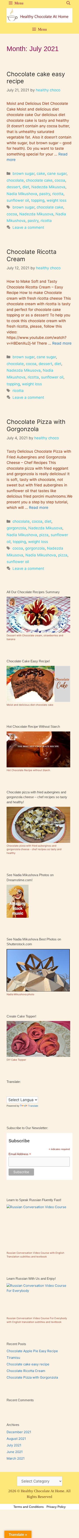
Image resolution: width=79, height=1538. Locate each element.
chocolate (15, 180)
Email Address (20, 1154)
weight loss (56, 200)
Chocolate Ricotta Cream (31, 255)
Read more (62, 343)
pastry (44, 194)
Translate (33, 1105)
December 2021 (19, 1432)
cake (41, 173)
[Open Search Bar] (68, 3)
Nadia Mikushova (22, 194)
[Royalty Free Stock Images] (18, 916)
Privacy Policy (56, 1506)
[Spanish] (30, 1093)
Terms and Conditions (28, 1506)
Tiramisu (13, 1357)
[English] (13, 1088)
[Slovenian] (26, 1093)
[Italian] (30, 1088)
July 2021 (14, 1445)
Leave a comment (28, 227)
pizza (43, 535)
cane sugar (56, 173)
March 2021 (16, 1458)
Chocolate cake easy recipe (36, 77)
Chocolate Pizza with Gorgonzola (36, 425)
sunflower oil (18, 200)
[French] (17, 1088)
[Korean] (39, 1088)
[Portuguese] (13, 1093)
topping (37, 200)
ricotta (57, 194)
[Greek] (26, 1088)
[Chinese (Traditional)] (9, 1088)
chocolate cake (39, 180)
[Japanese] (35, 1088)
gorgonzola (16, 528)
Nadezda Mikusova (48, 187)
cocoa (60, 180)
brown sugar (23, 173)
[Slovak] (22, 1093)
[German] (22, 1088)
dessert (13, 187)
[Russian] (17, 1093)
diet (25, 187)
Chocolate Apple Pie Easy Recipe (32, 1351)
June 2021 (15, 1452)
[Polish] (9, 1093)
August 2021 (16, 1438)
